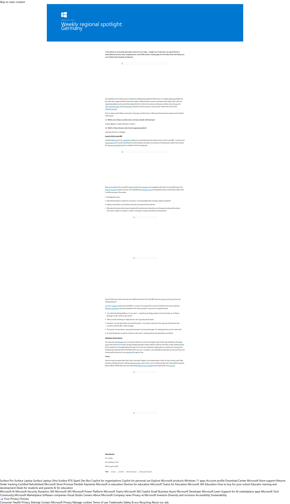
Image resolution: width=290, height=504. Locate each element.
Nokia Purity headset (131, 471)
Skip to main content (12, 2)
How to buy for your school (234, 484)
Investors (162, 495)
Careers (87, 495)
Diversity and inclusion (181, 495)
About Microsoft (103, 495)
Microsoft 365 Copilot (137, 491)
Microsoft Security (26, 491)
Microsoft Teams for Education (168, 484)
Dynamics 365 (46, 491)
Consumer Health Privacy (15, 502)
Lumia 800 (120, 471)
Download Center (235, 480)
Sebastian (120, 342)
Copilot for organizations (106, 480)
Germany (113, 471)
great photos (109, 143)
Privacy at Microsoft (144, 495)
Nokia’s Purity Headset (145, 365)
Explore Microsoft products (167, 480)
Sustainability (219, 495)
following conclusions (112, 308)
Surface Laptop (23, 480)
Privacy (67, 502)
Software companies (54, 495)
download (129, 352)
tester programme (111, 190)
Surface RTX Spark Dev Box (74, 480)
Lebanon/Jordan (114, 106)
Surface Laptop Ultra (45, 480)
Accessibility (203, 495)
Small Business (159, 491)
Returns (280, 480)
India (176, 104)
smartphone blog (135, 363)
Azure (172, 491)
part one (163, 299)
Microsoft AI (7, 491)
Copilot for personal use (136, 480)
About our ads (160, 502)
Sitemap (35, 502)
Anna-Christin (133, 187)
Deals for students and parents (35, 488)
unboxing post (147, 190)
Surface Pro (7, 480)
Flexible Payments (84, 484)
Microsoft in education (109, 484)
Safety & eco (131, 502)
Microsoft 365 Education (202, 484)
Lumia (72, 20)
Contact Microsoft (52, 502)
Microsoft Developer (189, 491)
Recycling (145, 502)
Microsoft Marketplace (28, 495)
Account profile (215, 480)
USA (106, 106)
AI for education (63, 488)
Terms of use (100, 502)
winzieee (145, 187)
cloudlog (114, 306)
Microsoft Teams (114, 491)
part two (172, 299)
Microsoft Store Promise (58, 484)
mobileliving (127, 140)
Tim (106, 306)
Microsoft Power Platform (87, 491)
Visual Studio (75, 495)
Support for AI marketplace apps (240, 491)
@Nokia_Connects (111, 109)
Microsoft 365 (63, 491)
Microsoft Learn (211, 491)
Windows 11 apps (194, 480)
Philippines (128, 106)
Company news (122, 495)
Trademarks (116, 502)
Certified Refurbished (31, 484)
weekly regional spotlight (145, 471)
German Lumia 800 (114, 145)
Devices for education (137, 484)
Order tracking (8, 484)
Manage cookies (82, 502)
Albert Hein (115, 140)
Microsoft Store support (261, 480)
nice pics (172, 365)
